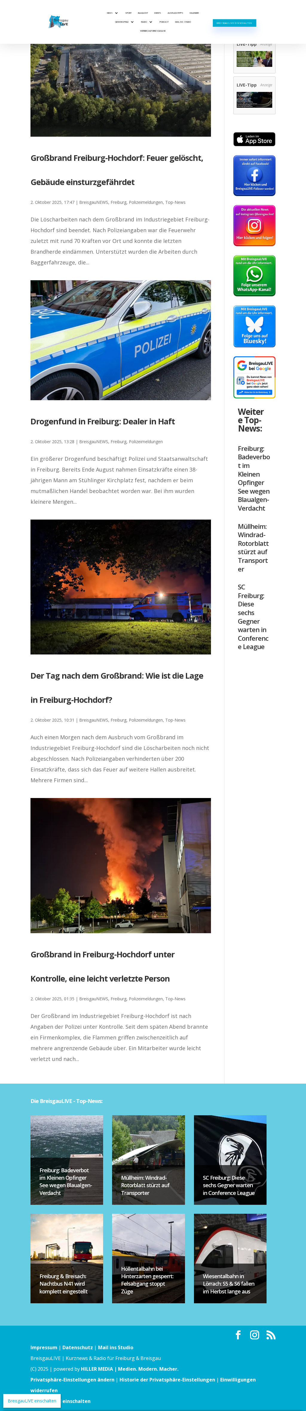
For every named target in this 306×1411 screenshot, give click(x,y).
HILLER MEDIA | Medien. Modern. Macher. (129, 1369)
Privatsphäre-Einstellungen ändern (72, 1379)
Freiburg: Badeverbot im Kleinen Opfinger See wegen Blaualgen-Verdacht (254, 478)
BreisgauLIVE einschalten (234, 22)
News (110, 12)
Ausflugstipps (175, 12)
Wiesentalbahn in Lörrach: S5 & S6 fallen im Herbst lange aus (228, 1284)
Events (157, 12)
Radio (144, 21)
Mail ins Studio (183, 21)
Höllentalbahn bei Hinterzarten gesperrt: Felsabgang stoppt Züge (147, 1280)
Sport (128, 12)
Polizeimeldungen (146, 202)
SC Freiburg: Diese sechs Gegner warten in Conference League (253, 616)
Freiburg (118, 202)
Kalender (194, 12)
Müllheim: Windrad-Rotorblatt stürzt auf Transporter (253, 547)
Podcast (164, 21)
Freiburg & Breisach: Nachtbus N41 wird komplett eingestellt (63, 1284)
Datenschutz (77, 1347)
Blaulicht (143, 12)
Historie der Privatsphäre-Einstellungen (167, 1379)
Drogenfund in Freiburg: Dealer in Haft (102, 421)
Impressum (43, 1347)
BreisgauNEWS (93, 202)
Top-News (175, 202)
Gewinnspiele (121, 21)
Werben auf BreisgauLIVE (153, 30)
